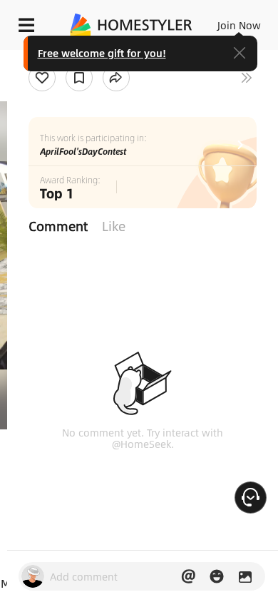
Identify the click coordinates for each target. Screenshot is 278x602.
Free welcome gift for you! (102, 53)
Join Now (239, 25)
